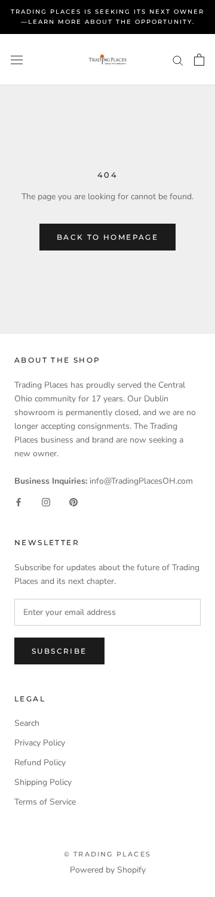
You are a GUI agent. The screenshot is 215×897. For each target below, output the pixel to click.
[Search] (178, 60)
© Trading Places (107, 854)
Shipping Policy (43, 782)
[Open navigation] (17, 59)
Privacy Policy (39, 742)
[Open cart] (199, 60)
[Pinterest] (73, 501)
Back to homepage (107, 237)
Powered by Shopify (108, 870)
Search (26, 723)
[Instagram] (46, 501)
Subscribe (59, 651)
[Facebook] (18, 501)
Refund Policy (40, 762)
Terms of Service (45, 802)
